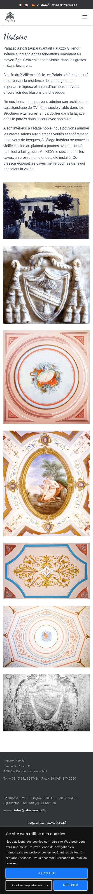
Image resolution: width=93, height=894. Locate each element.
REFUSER (70, 885)
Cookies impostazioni (27, 885)
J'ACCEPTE (46, 873)
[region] (46, 860)
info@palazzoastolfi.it (64, 5)
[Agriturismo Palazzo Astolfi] (11, 17)
